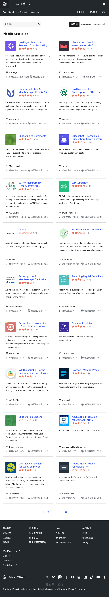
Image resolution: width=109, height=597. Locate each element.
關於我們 (7, 528)
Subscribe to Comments (32, 136)
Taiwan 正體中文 (17, 577)
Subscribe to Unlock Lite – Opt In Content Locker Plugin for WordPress (32, 325)
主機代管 (7, 537)
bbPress (8, 560)
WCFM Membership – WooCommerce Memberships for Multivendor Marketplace (33, 184)
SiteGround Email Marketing (87, 229)
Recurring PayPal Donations (87, 276)
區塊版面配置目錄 (37, 542)
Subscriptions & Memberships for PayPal (32, 278)
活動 (84, 533)
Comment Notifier (82, 323)
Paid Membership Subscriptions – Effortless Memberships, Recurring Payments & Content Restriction (86, 91)
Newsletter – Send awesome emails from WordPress (84, 44)
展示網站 (33, 528)
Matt (6, 556)
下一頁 (64, 512)
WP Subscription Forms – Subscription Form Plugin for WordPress (33, 372)
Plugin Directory (10, 12)
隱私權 (6, 542)
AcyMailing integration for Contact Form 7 (84, 418)
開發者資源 (61, 537)
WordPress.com (12, 551)
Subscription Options (30, 416)
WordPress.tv (64, 542)
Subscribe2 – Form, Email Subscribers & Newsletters (87, 137)
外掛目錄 (33, 537)
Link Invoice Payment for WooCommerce (31, 465)
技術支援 (60, 533)
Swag (86, 542)
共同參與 (86, 528)
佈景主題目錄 (35, 533)
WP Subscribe (80, 182)
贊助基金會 (89, 537)
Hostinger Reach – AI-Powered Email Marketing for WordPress (33, 44)
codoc (22, 229)
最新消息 (7, 533)
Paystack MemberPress (85, 370)
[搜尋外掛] (38, 24)
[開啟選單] (104, 4)
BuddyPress (10, 565)
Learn (58, 528)
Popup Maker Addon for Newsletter (83, 465)
